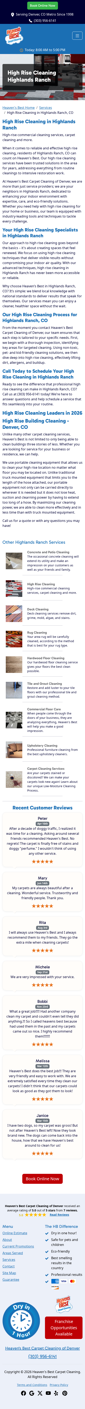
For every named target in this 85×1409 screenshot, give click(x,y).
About (7, 1239)
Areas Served (12, 1253)
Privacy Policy (59, 1385)
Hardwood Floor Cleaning (45, 658)
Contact (8, 1266)
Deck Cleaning (37, 609)
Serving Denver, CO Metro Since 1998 (44, 14)
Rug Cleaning (37, 632)
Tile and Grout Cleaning (44, 684)
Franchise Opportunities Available (64, 1328)
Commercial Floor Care (44, 709)
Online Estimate (14, 1233)
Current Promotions (18, 1246)
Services (45, 107)
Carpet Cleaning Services (45, 769)
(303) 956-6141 (45, 20)
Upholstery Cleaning (42, 746)
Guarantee (10, 1279)
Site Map (9, 1273)
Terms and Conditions (32, 1385)
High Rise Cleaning (41, 584)
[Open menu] (77, 36)
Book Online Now (42, 5)
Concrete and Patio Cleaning (48, 552)
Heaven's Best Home (18, 107)
